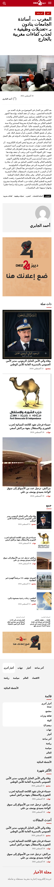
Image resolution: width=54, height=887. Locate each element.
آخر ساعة (39, 13)
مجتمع (48, 369)
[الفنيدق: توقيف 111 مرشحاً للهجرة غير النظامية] (44, 581)
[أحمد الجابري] (15, 99)
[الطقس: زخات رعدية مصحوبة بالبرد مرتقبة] (44, 601)
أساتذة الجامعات (38, 196)
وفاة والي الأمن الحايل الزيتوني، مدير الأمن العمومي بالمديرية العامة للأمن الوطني (21, 518)
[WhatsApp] (48, 47)
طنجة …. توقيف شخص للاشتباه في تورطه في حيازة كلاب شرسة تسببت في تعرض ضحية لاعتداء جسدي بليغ (40, 623)
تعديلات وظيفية (19, 196)
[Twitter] (37, 47)
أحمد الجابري (7, 99)
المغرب (28, 196)
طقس (34, 604)
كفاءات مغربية (7, 196)
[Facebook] (31, 47)
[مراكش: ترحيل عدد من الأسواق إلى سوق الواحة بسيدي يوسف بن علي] (27, 462)
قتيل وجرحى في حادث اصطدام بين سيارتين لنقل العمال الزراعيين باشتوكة (16, 622)
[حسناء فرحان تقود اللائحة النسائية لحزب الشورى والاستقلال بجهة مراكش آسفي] (27, 398)
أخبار (48, 13)
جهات (48, 432)
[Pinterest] (43, 47)
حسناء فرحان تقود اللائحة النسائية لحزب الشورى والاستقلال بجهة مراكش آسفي (20, 539)
